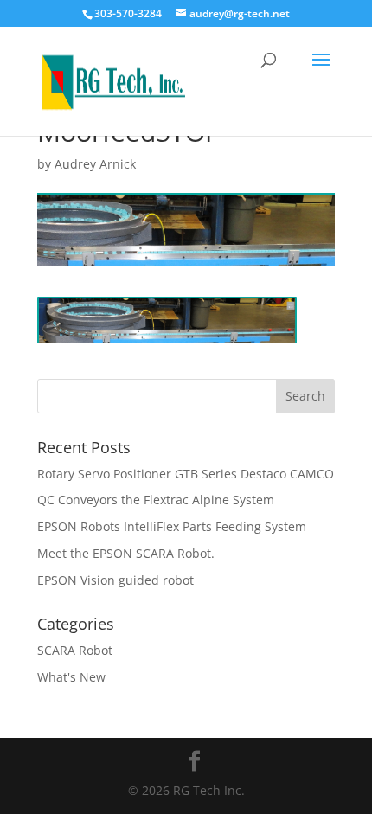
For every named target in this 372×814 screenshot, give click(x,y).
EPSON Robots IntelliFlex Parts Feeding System (171, 526)
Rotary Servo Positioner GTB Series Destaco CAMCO (185, 473)
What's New (71, 677)
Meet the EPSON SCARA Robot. (126, 553)
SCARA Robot (74, 650)
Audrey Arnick (95, 164)
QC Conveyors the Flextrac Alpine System (155, 499)
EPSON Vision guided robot (115, 580)
